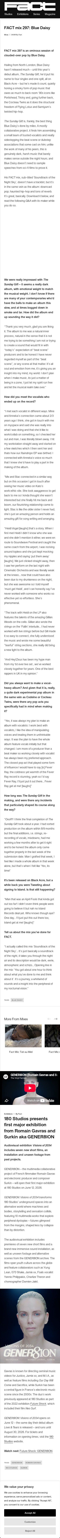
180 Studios (11, 1468)
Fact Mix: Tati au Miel (20, 1051)
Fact (20, 35)
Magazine (50, 13)
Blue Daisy (17, 1000)
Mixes (6, 35)
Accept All (30, 1512)
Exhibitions (22, 13)
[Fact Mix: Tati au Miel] (23, 1036)
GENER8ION (17, 1463)
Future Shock (38, 1403)
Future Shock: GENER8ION (36, 1450)
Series (36, 13)
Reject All (30, 1530)
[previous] (49, 1019)
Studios (8, 13)
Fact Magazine (30, 6)
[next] (56, 1019)
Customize (30, 1521)
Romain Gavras (33, 1463)
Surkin (24, 1468)
